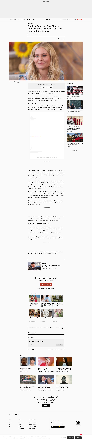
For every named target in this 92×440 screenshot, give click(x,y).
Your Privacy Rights (32, 419)
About (20, 419)
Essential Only (70, 437)
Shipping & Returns (32, 424)
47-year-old (33, 96)
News (11, 19)
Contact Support (21, 426)
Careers (20, 424)
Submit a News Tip (32, 428)
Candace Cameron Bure (34, 91)
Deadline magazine (33, 98)
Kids (9, 426)
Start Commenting (46, 284)
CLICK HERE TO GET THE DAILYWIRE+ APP (39, 223)
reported (46, 197)
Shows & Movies (17, 19)
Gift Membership (21, 428)
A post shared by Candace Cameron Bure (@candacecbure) (47, 157)
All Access (23, 19)
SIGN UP (79, 19)
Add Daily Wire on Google (47, 87)
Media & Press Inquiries (33, 422)
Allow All (78, 437)
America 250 (29, 19)
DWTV (34, 19)
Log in (52, 288)
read (40, 177)
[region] (46, 437)
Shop (10, 424)
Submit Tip (46, 405)
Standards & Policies (32, 426)
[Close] (90, 437)
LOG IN (75, 19)
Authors (20, 422)
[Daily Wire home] (46, 19)
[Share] (63, 39)
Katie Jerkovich (31, 33)
